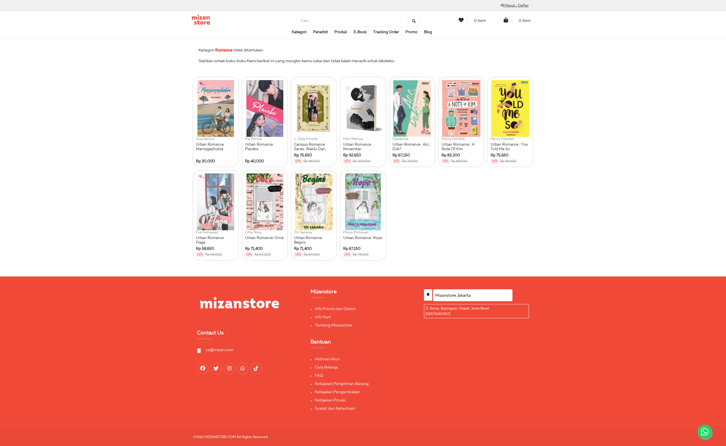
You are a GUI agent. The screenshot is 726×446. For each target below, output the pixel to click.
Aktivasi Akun (327, 359)
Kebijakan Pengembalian (337, 392)
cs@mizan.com (219, 350)
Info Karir (323, 317)
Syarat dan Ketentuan (335, 409)
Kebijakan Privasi (330, 400)
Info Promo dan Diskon (335, 309)
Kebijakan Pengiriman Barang (342, 384)
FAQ (319, 376)
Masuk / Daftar (516, 5)
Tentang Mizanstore (333, 325)
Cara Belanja (326, 367)
